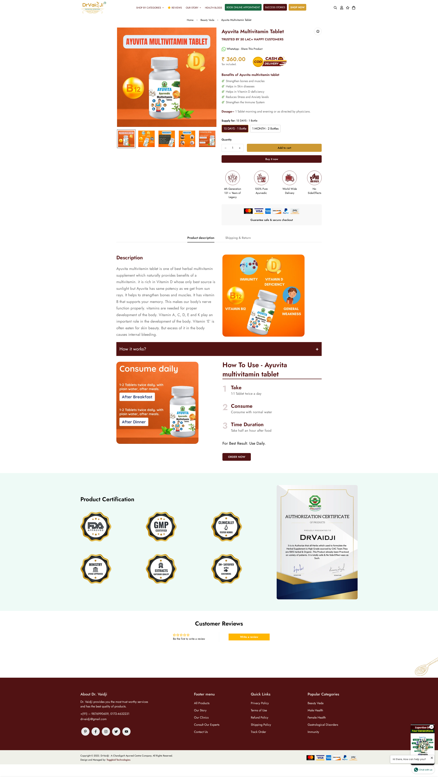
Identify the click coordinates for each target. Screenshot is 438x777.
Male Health (315, 710)
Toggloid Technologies (118, 759)
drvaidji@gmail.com (93, 719)
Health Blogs (213, 7)
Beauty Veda (207, 20)
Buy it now (271, 159)
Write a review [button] (249, 637)
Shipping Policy (261, 725)
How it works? (132, 349)
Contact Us (201, 732)
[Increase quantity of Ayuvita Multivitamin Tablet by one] (239, 148)
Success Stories (275, 7)
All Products (201, 703)
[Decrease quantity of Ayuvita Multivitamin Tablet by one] (225, 148)
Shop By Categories (148, 7)
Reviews (177, 7)
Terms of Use (259, 710)
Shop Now (297, 7)
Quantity (227, 140)
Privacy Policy (260, 703)
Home (190, 20)
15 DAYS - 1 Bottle (235, 128)
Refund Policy (259, 717)
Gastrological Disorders (323, 725)
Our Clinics (201, 717)
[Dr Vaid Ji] (93, 7)
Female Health (317, 717)
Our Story (192, 7)
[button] (353, 8)
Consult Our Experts (206, 725)
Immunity (313, 732)
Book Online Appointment (243, 7)
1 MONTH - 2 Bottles (265, 128)
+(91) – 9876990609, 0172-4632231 (104, 714)
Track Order (258, 732)
